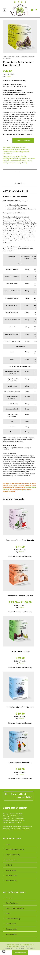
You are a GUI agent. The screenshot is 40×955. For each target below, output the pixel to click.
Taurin (29, 161)
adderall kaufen (11, 870)
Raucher (6, 161)
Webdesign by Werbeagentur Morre (19, 947)
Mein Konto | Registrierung (15, 849)
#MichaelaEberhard (18, 147)
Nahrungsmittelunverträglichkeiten (15, 158)
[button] (3, 951)
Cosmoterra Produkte (13, 57)
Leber (17, 156)
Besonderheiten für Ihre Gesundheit (16, 149)
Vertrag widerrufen (20, 952)
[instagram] (25, 2)
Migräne (23, 156)
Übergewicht (7, 163)
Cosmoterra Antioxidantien (20, 762)
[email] (14, 2)
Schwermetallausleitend (18, 161)
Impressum (9, 898)
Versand (8, 76)
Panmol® (31, 158)
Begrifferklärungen (12, 903)
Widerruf (9, 865)
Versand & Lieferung (13, 855)
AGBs (8, 913)
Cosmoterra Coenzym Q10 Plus (20, 595)
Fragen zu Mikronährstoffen (15, 908)
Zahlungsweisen (11, 860)
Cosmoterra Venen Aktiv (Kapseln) (20, 540)
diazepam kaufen (11, 875)
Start (4, 57)
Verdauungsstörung (20, 163)
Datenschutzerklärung (13, 918)
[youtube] (21, 2)
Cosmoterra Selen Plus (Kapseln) (20, 707)
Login (8, 844)
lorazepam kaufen (11, 880)
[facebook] (18, 2)
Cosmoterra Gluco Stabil (20, 651)
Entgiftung (11, 156)
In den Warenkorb (23, 140)
